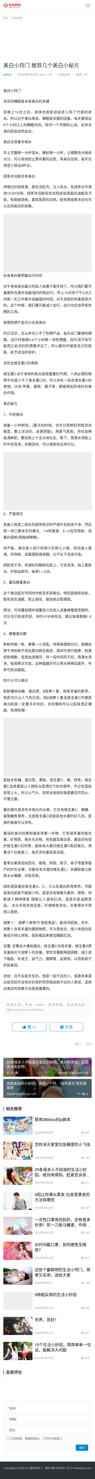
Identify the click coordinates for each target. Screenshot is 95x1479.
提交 (82, 1447)
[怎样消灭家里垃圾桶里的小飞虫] (17, 1151)
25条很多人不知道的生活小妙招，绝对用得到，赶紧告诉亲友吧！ (62, 1172)
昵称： (14, 1408)
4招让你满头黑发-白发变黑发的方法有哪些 (62, 1197)
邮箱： (14, 1419)
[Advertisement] (47, 40)
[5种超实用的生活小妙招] (17, 1301)
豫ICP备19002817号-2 (58, 1468)
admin (7, 74)
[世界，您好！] (17, 1326)
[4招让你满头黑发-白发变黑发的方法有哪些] (17, 1201)
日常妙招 (64, 74)
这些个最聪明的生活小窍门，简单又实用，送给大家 (62, 1272)
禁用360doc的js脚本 (52, 1119)
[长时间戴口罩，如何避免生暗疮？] (17, 1251)
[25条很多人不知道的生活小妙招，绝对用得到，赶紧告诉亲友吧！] (17, 1176)
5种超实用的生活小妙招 (56, 1294)
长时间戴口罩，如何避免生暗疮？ (60, 1247)
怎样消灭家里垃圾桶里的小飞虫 (62, 1144)
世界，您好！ (47, 1319)
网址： (13, 1430)
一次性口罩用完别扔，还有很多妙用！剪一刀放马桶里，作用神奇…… (62, 1222)
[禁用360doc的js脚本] (17, 1126)
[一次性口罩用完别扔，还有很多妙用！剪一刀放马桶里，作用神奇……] (17, 1226)
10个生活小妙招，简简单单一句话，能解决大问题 (63, 1347)
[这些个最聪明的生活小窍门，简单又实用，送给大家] (17, 1276)
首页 (6, 18)
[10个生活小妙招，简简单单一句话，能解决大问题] (17, 1351)
